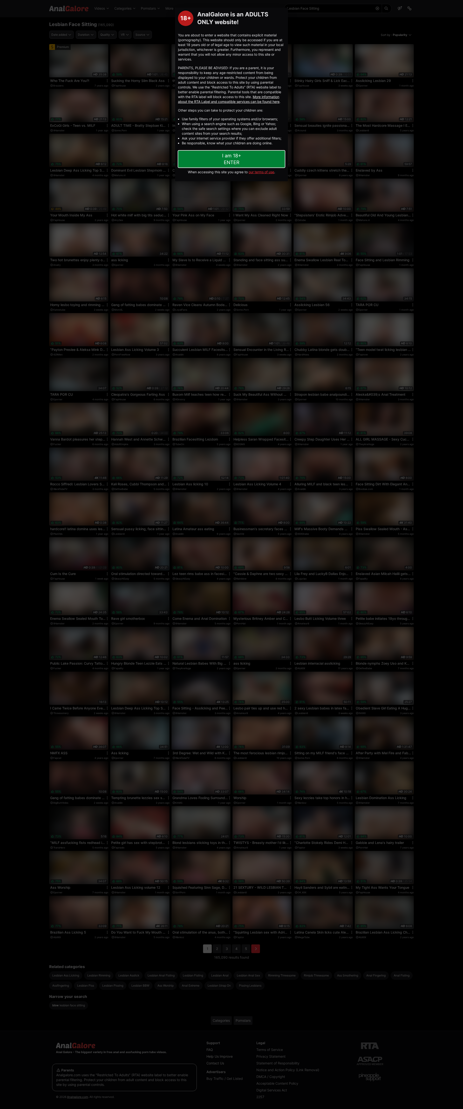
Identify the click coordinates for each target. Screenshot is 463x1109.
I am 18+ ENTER (231, 159)
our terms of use (261, 172)
